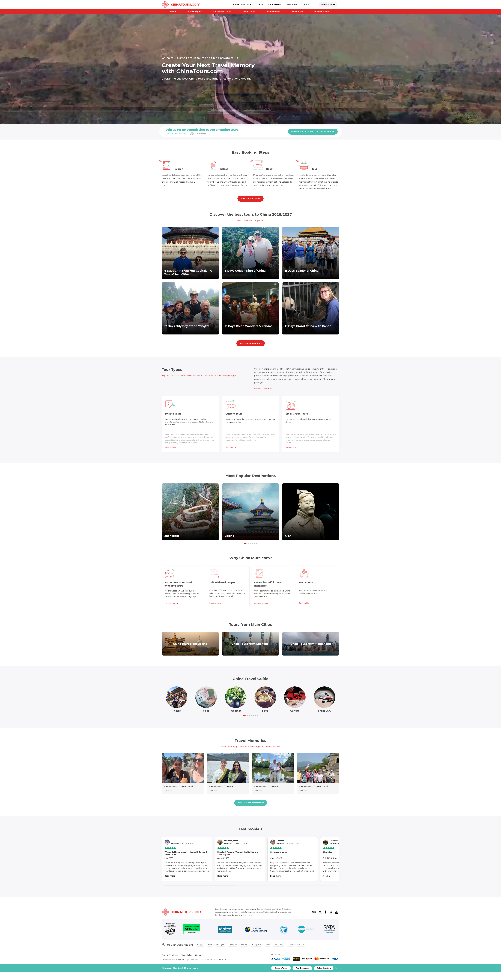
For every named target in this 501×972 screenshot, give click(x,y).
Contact (307, 4)
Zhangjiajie (256, 945)
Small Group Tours (222, 11)
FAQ (261, 4)
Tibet (267, 945)
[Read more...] (183, 773)
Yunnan (300, 945)
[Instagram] (331, 912)
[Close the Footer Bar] (335, 968)
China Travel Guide (242, 4)
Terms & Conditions (170, 955)
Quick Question (324, 968)
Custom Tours (248, 11)
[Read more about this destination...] (190, 511)
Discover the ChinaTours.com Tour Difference (312, 131)
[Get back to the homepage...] (182, 912)
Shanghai (220, 945)
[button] (245, 543)
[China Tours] (181, 4)
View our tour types (262, 388)
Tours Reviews (275, 4)
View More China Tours (250, 343)
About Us (291, 4)
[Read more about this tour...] (190, 253)
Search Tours (327, 5)
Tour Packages (194, 11)
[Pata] (329, 929)
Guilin (290, 945)
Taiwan (244, 945)
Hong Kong (279, 945)
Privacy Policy (186, 955)
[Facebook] (325, 912)
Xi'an (210, 945)
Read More (169, 448)
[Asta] (306, 929)
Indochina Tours (321, 11)
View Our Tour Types (250, 198)
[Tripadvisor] (314, 912)
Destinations (272, 11)
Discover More (170, 604)
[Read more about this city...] (190, 644)
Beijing (200, 945)
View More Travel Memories (250, 803)
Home (173, 11)
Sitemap (198, 955)
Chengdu (233, 945)
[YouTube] (336, 912)
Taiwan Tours (297, 11)
